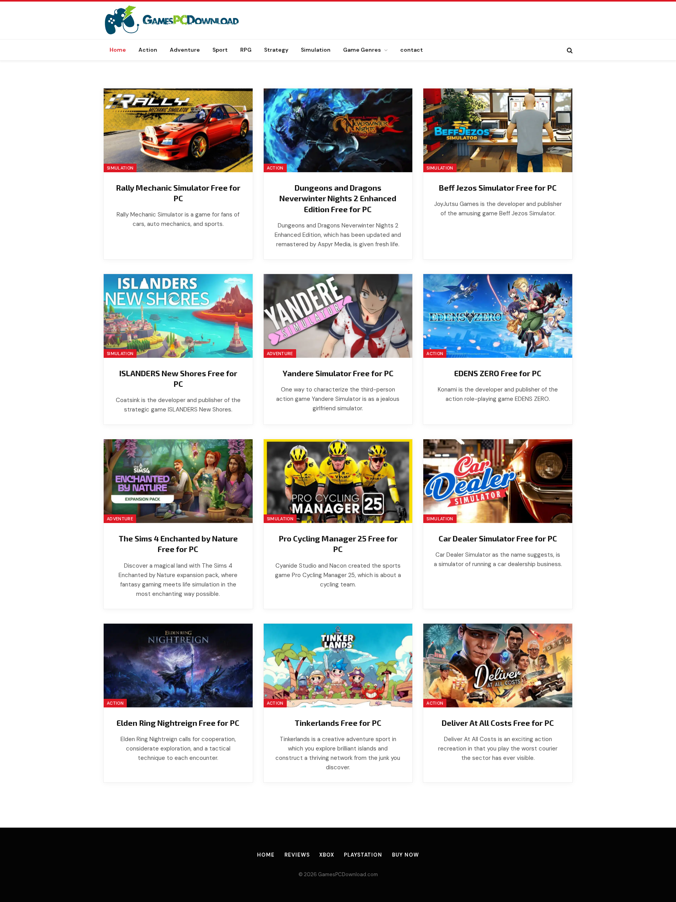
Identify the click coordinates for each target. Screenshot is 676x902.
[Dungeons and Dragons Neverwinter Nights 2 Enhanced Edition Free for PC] (338, 130)
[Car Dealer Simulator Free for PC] (497, 481)
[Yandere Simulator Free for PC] (338, 316)
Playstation (363, 854)
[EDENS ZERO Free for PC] (497, 316)
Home (118, 49)
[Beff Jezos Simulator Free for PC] (497, 130)
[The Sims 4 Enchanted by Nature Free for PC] (178, 481)
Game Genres (362, 49)
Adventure (185, 49)
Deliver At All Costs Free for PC (498, 722)
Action (147, 49)
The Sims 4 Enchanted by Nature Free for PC (178, 544)
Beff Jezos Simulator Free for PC (498, 187)
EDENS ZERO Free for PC (497, 373)
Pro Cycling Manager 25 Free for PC (338, 544)
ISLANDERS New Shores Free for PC (178, 378)
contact (411, 49)
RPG (246, 49)
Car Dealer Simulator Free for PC (498, 538)
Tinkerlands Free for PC (338, 722)
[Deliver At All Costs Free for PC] (497, 665)
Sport (220, 49)
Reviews (296, 854)
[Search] (569, 50)
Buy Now (405, 854)
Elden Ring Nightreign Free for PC (178, 722)
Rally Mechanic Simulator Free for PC (178, 193)
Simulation (316, 49)
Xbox (326, 854)
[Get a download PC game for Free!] (180, 20)
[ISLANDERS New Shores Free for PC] (178, 316)
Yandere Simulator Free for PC (338, 373)
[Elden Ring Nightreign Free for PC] (178, 665)
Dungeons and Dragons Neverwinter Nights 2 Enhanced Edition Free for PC (337, 198)
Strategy (276, 49)
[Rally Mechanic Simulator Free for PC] (178, 130)
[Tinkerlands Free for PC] (338, 665)
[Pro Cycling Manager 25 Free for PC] (338, 481)
